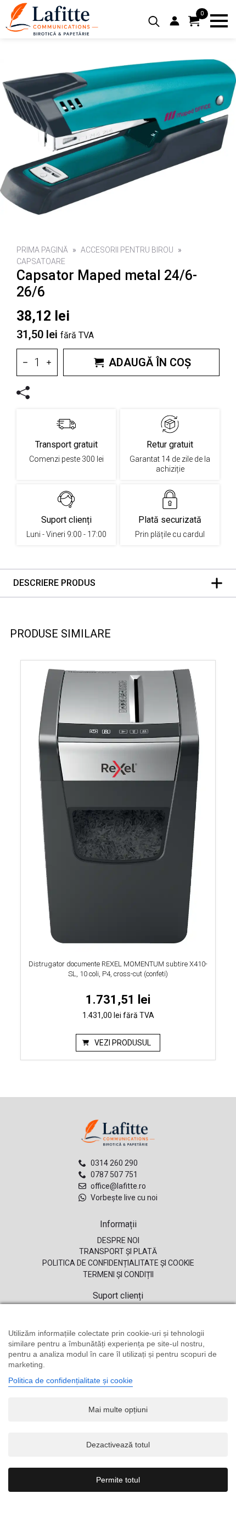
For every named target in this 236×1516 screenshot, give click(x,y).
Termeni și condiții (118, 1274)
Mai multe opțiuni (118, 1409)
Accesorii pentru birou (127, 249)
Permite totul (118, 1479)
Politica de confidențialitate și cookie (118, 1262)
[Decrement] (25, 362)
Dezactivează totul (118, 1444)
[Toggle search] (154, 21)
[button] (118, 117)
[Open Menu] (219, 21)
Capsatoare (40, 261)
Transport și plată (118, 1251)
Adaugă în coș (150, 362)
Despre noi (118, 1240)
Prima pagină (42, 249)
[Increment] (49, 362)
